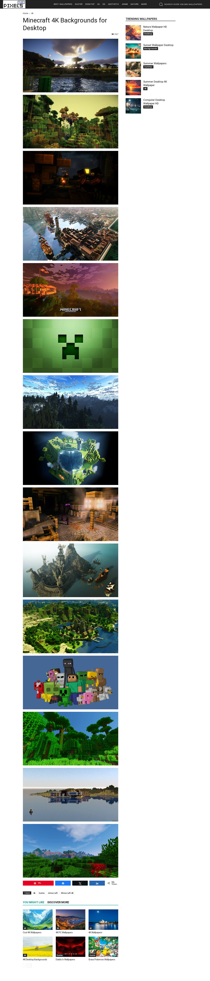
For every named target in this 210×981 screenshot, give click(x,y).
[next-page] (30, 965)
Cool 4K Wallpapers (32, 932)
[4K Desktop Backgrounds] (38, 947)
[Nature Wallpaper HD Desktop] (133, 32)
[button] (180, 4)
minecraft (53, 893)
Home (25, 13)
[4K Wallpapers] (103, 919)
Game (42, 893)
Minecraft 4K (67, 893)
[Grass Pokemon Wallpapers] (103, 947)
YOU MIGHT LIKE (33, 902)
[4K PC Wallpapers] (70, 919)
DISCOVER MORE (58, 902)
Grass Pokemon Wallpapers (102, 959)
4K (25, 928)
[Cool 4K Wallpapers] (38, 919)
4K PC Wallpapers (64, 932)
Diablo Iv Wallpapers (65, 959)
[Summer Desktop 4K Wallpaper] (133, 87)
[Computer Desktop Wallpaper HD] (133, 106)
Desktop (148, 33)
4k (34, 893)
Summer (148, 66)
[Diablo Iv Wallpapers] (70, 947)
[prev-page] (25, 965)
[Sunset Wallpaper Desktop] (133, 51)
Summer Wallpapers (154, 63)
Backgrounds (150, 48)
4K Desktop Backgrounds (35, 959)
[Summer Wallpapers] (133, 69)
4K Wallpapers (95, 932)
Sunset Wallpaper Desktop (158, 45)
